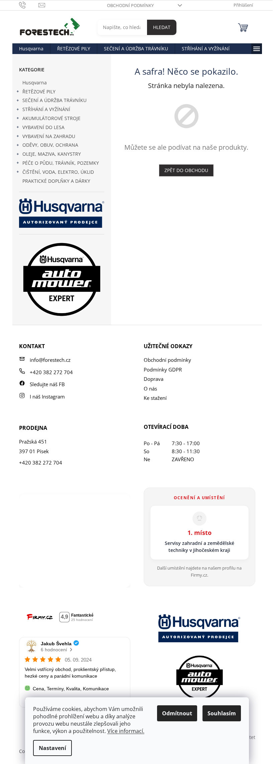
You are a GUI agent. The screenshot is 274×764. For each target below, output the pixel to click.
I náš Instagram (47, 396)
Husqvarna (34, 82)
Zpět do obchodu (186, 170)
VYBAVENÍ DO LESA (43, 127)
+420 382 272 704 (51, 372)
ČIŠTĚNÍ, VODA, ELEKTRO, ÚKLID (58, 172)
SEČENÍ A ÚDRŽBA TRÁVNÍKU (54, 100)
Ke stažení (155, 398)
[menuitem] (31, 48)
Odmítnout (177, 713)
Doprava (153, 378)
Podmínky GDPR (163, 369)
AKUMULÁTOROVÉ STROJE (51, 118)
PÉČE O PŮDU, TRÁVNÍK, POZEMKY (60, 163)
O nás (150, 388)
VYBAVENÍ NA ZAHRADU (48, 136)
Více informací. (125, 731)
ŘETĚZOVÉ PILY (38, 91)
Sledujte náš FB (47, 384)
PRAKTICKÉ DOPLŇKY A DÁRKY (56, 181)
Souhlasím (222, 713)
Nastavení (52, 748)
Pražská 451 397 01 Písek (34, 446)
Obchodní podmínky (130, 5)
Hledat (161, 27)
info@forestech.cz (50, 359)
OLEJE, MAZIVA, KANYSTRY (51, 154)
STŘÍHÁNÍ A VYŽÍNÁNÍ (46, 109)
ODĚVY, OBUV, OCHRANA (50, 145)
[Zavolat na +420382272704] (29, 5)
